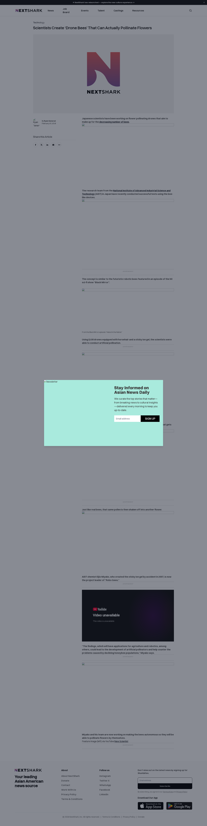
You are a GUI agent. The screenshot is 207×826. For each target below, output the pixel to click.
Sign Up (150, 418)
